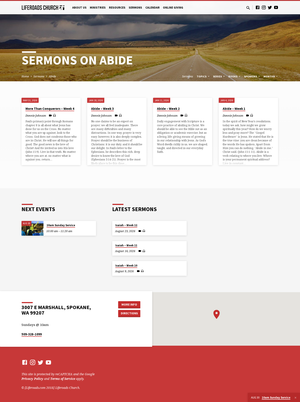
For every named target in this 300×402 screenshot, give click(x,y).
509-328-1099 (32, 334)
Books (233, 76)
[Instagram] (263, 7)
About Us (79, 7)
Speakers (251, 76)
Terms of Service (62, 379)
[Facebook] (257, 7)
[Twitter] (269, 7)
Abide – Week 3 (102, 109)
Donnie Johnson (35, 115)
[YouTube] (276, 7)
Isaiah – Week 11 (126, 245)
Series (217, 76)
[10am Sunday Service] (32, 228)
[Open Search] (248, 8)
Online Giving (173, 7)
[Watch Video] (50, 115)
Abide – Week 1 (234, 109)
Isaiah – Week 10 (126, 265)
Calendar (152, 7)
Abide (52, 76)
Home (25, 76)
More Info (129, 304)
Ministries (98, 7)
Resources (117, 7)
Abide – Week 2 (168, 109)
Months (269, 76)
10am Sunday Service (61, 225)
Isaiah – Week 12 (126, 225)
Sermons (135, 7)
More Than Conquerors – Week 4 (49, 109)
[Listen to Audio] (54, 115)
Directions (129, 313)
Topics (202, 76)
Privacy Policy (32, 379)
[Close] (295, 398)
